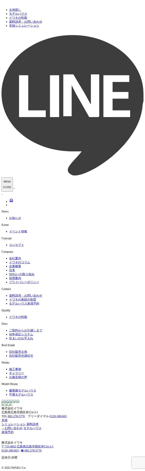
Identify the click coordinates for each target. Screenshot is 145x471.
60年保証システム (21, 334)
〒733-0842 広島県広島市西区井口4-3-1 (27, 446)
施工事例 (15, 369)
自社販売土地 (18, 351)
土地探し (15, 9)
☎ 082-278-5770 (31, 450)
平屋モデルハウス (21, 394)
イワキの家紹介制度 (22, 299)
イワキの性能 (18, 17)
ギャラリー (16, 373)
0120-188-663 (58, 416)
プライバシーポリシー (24, 282)
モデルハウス (18, 13)
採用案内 (15, 278)
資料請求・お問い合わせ (25, 21)
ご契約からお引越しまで (25, 330)
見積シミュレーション (24, 25)
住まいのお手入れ (21, 338)
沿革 (12, 270)
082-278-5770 (16, 416)
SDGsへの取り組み (22, 274)
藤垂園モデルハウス (22, 390)
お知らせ (15, 218)
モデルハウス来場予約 (24, 303)
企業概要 (15, 266)
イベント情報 (18, 231)
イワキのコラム (19, 262)
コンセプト (16, 244)
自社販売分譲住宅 (21, 355)
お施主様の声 (18, 377)
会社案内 (15, 258)
